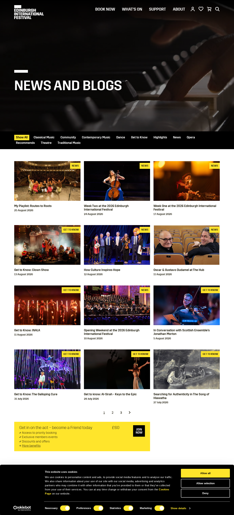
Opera (191, 137)
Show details (178, 508)
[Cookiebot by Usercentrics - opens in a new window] (22, 508)
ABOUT (179, 9)
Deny (205, 493)
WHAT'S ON (132, 9)
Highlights (160, 137)
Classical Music (44, 137)
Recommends (25, 143)
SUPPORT (157, 9)
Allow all (205, 473)
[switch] (98, 508)
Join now (139, 431)
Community (68, 137)
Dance (120, 137)
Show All (22, 137)
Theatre (46, 143)
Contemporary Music (96, 137)
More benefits (31, 446)
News (177, 137)
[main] (117, 232)
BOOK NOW (105, 9)
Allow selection (205, 483)
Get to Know (139, 137)
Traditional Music (69, 143)
